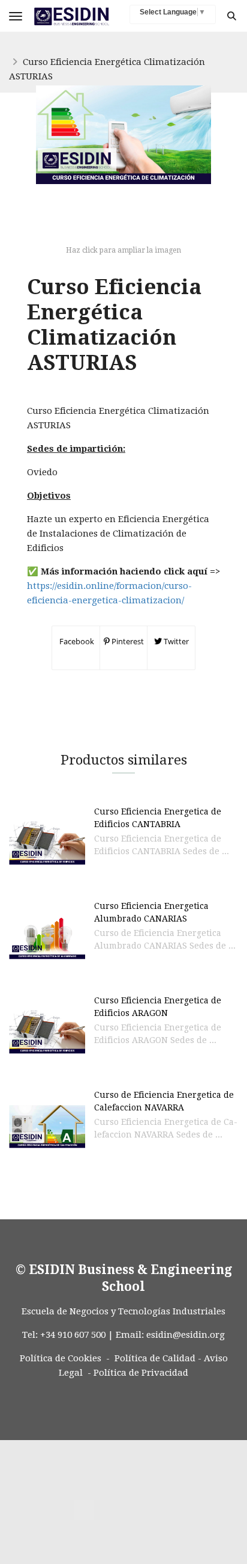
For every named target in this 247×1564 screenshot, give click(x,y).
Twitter (175, 641)
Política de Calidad (155, 1358)
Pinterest (127, 641)
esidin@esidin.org (185, 1334)
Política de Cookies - (65, 1358)
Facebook (76, 641)
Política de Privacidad (141, 1372)
